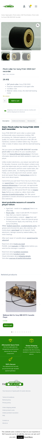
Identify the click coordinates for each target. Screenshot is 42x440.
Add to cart (15, 101)
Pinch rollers (16, 15)
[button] (36, 6)
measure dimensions (10, 185)
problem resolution (21, 252)
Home (3, 15)
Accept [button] (20, 437)
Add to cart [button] (8, 325)
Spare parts (9, 15)
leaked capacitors (13, 226)
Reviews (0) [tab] (31, 121)
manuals (15, 246)
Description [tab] (5, 121)
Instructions (24, 175)
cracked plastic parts (29, 226)
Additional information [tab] (18, 121)
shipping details (25, 256)
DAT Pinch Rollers (26, 15)
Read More (28, 437)
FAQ (22, 246)
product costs (19, 254)
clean (28, 217)
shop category (7, 187)
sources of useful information (13, 194)
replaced (26, 208)
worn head (15, 230)
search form (9, 183)
